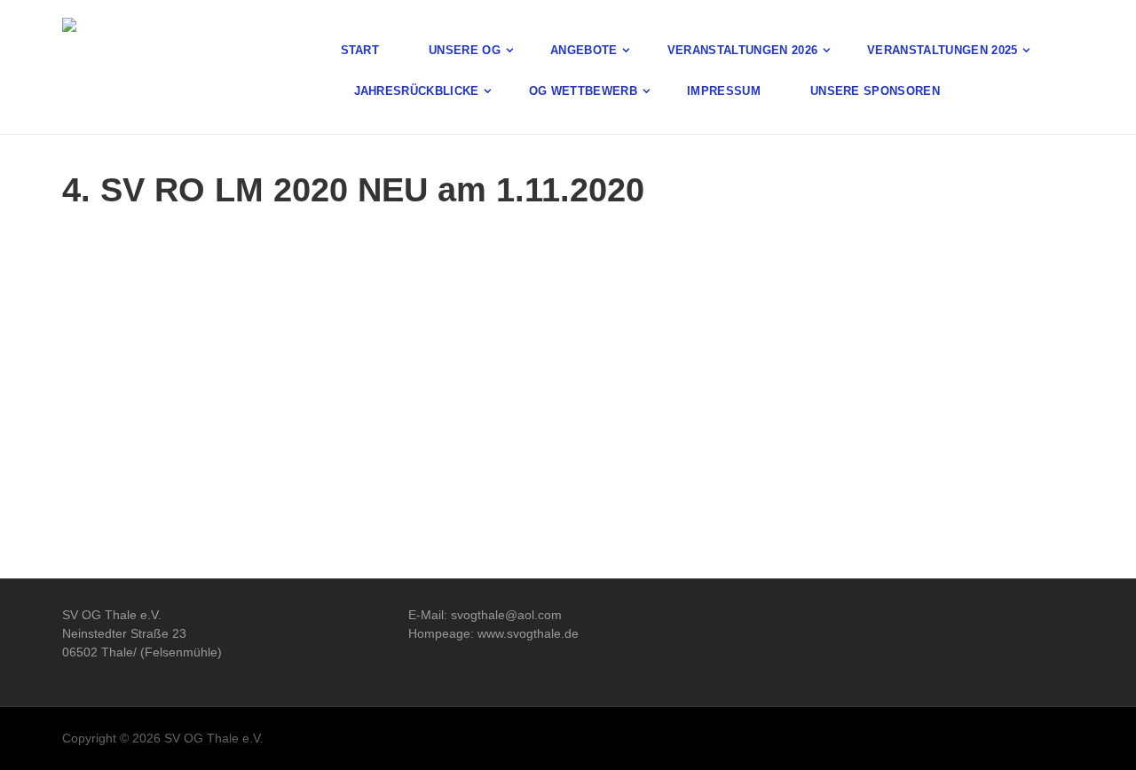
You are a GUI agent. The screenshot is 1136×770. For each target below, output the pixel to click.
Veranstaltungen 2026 (742, 50)
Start (360, 50)
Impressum (724, 91)
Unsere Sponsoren (875, 91)
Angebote (584, 50)
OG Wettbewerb (583, 91)
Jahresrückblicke (416, 91)
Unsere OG (465, 50)
